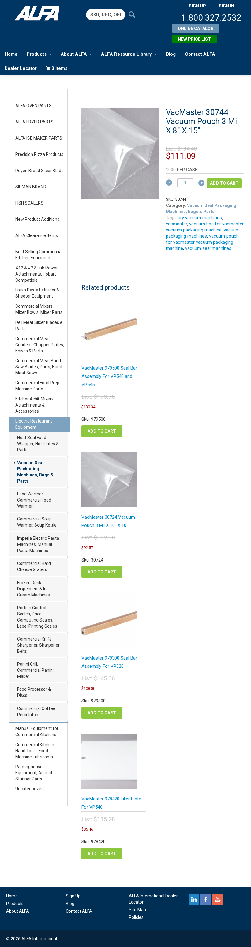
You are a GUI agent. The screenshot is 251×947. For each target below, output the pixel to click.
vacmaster (176, 224)
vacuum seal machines (208, 248)
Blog (171, 54)
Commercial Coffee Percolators (36, 711)
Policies (136, 917)
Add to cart (224, 183)
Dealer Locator (21, 68)
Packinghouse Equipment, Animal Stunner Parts (33, 772)
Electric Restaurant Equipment (33, 424)
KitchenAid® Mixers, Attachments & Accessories (34, 405)
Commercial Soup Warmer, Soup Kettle (37, 522)
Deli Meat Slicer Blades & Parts (39, 325)
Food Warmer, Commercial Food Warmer (34, 500)
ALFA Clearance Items (36, 235)
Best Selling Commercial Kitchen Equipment (38, 254)
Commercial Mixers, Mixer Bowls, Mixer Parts (38, 309)
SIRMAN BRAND (30, 186)
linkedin (194, 899)
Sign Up (73, 895)
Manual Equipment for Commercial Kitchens (36, 731)
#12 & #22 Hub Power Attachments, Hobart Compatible (36, 274)
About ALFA (74, 54)
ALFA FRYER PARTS (34, 121)
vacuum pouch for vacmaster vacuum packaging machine (202, 242)
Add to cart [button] (102, 431)
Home (11, 54)
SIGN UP (197, 5)
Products (37, 54)
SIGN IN (226, 5)
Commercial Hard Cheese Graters (34, 566)
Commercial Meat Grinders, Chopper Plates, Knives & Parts (39, 344)
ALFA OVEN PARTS (33, 105)
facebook (205, 899)
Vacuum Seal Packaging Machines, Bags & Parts (35, 471)
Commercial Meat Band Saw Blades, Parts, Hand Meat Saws (38, 366)
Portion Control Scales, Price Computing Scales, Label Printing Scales (37, 617)
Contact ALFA (200, 54)
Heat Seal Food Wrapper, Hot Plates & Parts (38, 443)
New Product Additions (37, 219)
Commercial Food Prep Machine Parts (37, 385)
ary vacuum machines (200, 217)
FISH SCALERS (29, 203)
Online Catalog (196, 28)
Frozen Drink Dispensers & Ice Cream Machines (33, 588)
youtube (217, 899)
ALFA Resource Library (126, 54)
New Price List (194, 39)
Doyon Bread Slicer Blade (39, 170)
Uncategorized (29, 788)
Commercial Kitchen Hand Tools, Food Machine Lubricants (34, 750)
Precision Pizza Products (39, 154)
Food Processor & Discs (34, 692)
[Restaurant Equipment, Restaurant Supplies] (39, 13)
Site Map (137, 909)
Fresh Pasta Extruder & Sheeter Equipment (37, 293)
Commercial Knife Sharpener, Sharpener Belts (38, 645)
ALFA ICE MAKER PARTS (38, 138)
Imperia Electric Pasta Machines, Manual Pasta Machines (38, 544)
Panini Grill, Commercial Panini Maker (35, 670)
